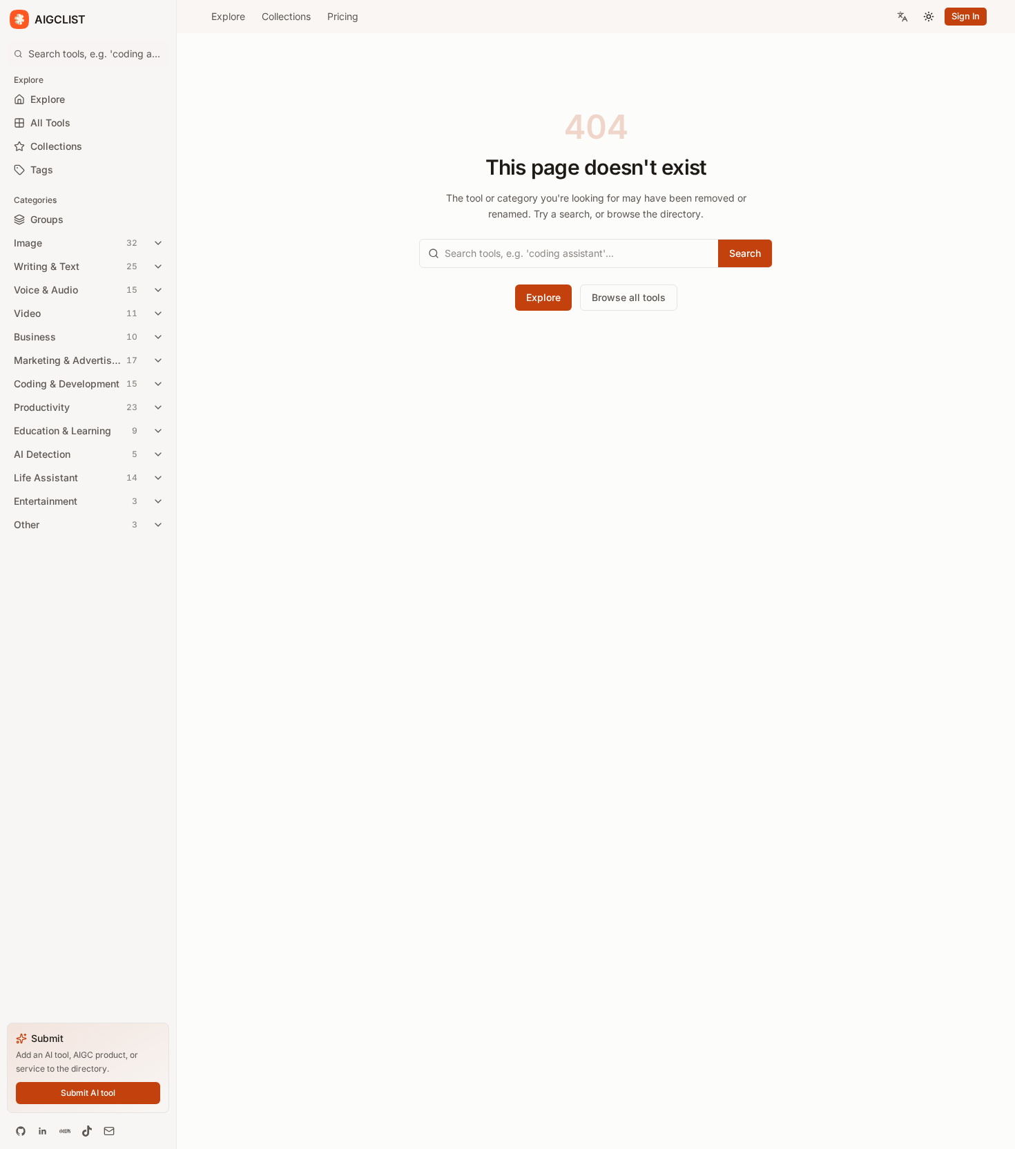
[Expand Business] (158, 337)
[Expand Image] (158, 243)
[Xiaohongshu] (65, 1131)
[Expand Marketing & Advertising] (158, 360)
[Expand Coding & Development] (158, 384)
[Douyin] (87, 1131)
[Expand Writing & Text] (158, 266)
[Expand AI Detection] (158, 454)
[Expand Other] (158, 525)
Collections (286, 16)
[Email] (109, 1131)
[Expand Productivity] (158, 407)
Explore (228, 16)
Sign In (965, 16)
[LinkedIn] (42, 1131)
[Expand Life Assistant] (158, 478)
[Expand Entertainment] (158, 501)
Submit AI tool (88, 1093)
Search (745, 253)
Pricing (342, 16)
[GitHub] (20, 1131)
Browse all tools (629, 297)
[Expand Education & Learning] (158, 431)
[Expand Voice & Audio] (158, 290)
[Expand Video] (158, 313)
